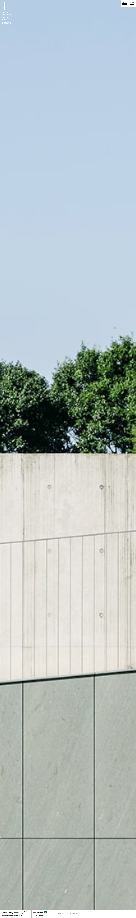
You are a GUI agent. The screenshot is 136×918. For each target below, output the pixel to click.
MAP (20, 915)
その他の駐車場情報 (38, 915)
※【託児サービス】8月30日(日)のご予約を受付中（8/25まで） (71, 914)
